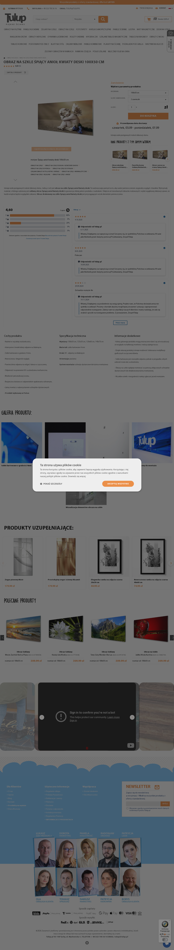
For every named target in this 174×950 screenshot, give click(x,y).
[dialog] (87, 474)
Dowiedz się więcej (77, 476)
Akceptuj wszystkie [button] (118, 483)
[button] (51, 483)
